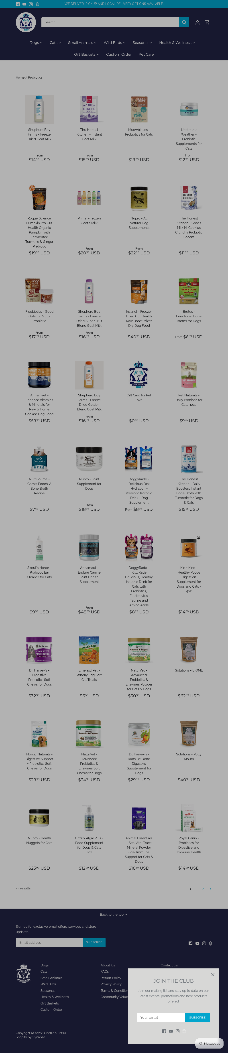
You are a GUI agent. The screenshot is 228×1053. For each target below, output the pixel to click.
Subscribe (197, 1017)
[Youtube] (171, 1031)
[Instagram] (177, 1031)
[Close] (213, 975)
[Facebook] (164, 1031)
